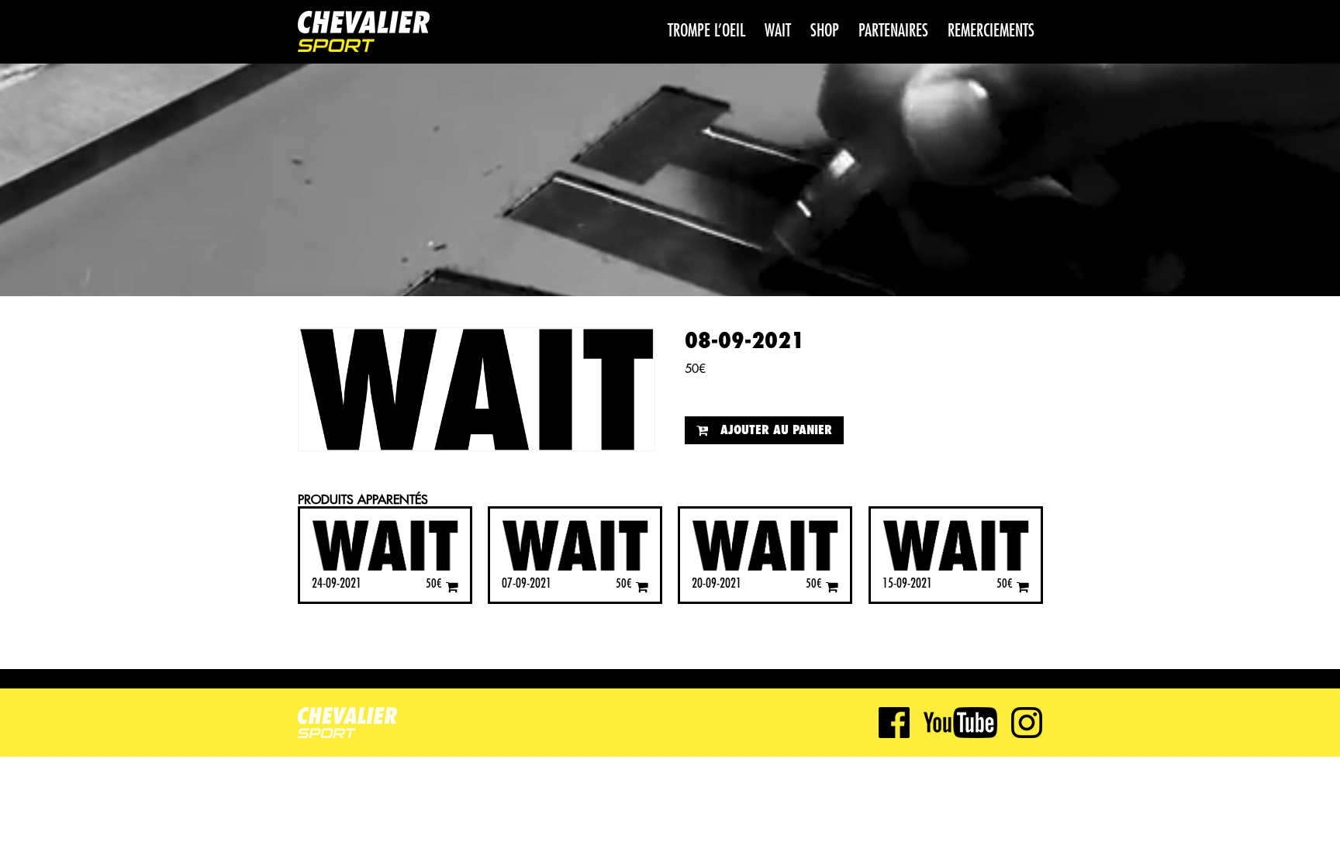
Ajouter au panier (776, 430)
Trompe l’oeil (706, 31)
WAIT (778, 31)
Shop (824, 31)
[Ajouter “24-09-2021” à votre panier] (452, 586)
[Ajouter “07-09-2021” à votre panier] (642, 586)
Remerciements (991, 31)
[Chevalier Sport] (364, 33)
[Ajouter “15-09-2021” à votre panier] (1023, 586)
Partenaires (893, 31)
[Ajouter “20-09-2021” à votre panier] (832, 586)
